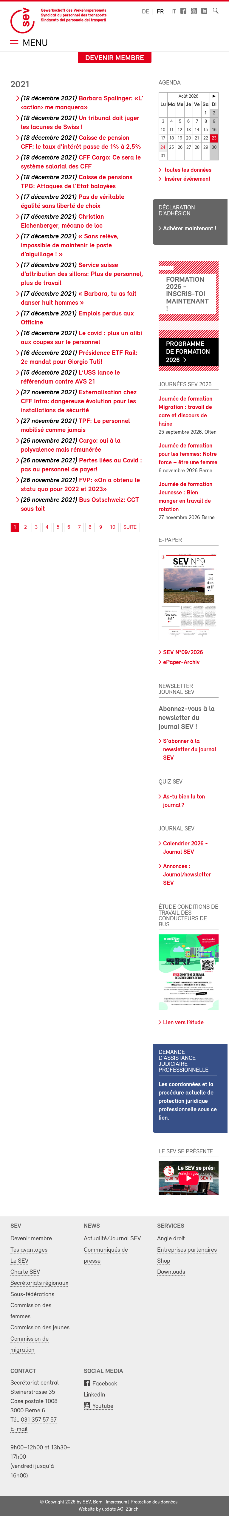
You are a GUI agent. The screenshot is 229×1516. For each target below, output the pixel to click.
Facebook (104, 1384)
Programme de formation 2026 (188, 352)
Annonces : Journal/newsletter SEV (187, 875)
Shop (163, 1261)
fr (160, 12)
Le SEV (19, 1261)
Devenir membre (114, 58)
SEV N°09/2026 (183, 653)
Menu (34, 43)
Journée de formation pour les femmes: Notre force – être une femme (188, 454)
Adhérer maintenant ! (189, 229)
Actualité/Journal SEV (112, 1239)
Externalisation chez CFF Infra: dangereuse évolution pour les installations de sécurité (79, 401)
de (145, 12)
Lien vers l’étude (183, 1023)
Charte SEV (25, 1272)
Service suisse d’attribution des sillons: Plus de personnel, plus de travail (82, 274)
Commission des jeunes (39, 1328)
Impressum (116, 1502)
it (173, 12)
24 (162, 147)
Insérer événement (187, 179)
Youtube (102, 1406)
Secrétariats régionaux (39, 1283)
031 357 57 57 (39, 1420)
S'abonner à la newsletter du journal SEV (189, 749)
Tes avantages (28, 1250)
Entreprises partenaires (187, 1250)
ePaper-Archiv (181, 663)
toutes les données (187, 170)
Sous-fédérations (32, 1294)
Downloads (171, 1272)
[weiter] (214, 96)
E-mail (18, 1429)
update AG (112, 1509)
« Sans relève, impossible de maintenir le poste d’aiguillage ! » (70, 245)
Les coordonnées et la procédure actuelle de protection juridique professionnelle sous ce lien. (188, 1101)
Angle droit (171, 1239)
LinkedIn (94, 1395)
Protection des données (154, 1502)
